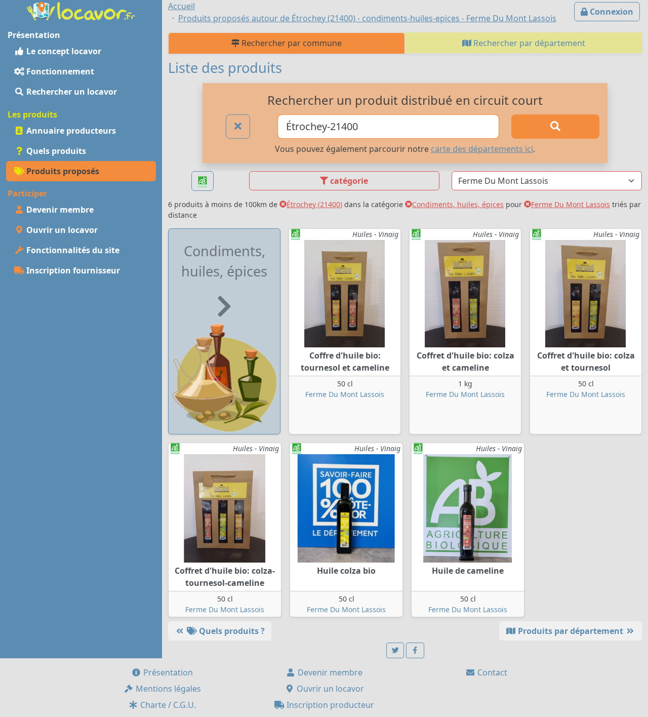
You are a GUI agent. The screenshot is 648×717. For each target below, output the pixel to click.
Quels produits (55, 150)
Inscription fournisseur (72, 270)
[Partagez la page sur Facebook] (415, 650)
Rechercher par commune (290, 43)
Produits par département (570, 630)
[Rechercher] (555, 126)
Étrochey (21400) (314, 204)
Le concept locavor (62, 51)
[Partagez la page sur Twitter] (395, 650)
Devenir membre (59, 209)
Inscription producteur (329, 704)
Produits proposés (61, 171)
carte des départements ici (482, 148)
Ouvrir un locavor (61, 229)
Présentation (167, 672)
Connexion (610, 11)
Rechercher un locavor (70, 91)
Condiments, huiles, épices (458, 204)
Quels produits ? (231, 630)
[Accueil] (81, 10)
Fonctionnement (59, 71)
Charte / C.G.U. (167, 704)
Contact (491, 672)
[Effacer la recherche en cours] (238, 126)
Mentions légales (167, 688)
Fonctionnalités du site (71, 250)
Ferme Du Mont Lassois (570, 204)
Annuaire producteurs (70, 130)
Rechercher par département (528, 43)
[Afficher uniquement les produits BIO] (202, 181)
